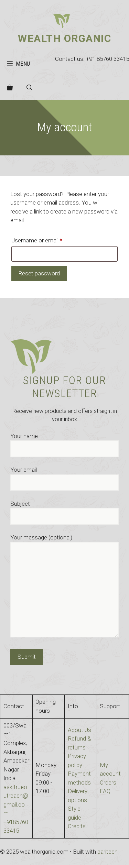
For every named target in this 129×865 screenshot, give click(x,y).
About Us (79, 729)
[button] (29, 88)
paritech (107, 851)
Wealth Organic (64, 38)
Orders (108, 782)
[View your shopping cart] (10, 88)
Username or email (47, 240)
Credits (77, 826)
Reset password (39, 273)
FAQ (105, 791)
